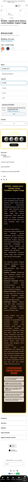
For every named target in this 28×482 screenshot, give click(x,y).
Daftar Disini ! (17, 2)
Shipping (8, 35)
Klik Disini (14, 145)
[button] (14, 162)
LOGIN (8, 479)
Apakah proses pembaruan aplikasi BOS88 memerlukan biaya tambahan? (14, 383)
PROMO (3, 479)
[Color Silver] (13, 48)
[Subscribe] (22, 464)
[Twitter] (4, 180)
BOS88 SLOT (6, 68)
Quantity (3, 119)
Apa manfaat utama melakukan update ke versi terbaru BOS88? (14, 379)
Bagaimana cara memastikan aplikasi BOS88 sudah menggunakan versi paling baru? (13, 389)
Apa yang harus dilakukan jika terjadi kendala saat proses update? (13, 399)
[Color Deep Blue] (8, 48)
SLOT (22, 250)
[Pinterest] (7, 180)
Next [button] (26, 1)
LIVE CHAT (24, 479)
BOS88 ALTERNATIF (7, 74)
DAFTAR (13, 479)
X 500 (3, 93)
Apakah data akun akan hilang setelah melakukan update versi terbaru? (14, 394)
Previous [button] (1, 1)
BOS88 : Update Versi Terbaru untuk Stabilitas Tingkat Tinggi (14, 2)
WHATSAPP (19, 479)
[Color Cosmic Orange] (2, 48)
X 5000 (4, 83)
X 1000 (4, 88)
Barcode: (10, 25)
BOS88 (14, 205)
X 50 (3, 98)
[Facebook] (2, 180)
